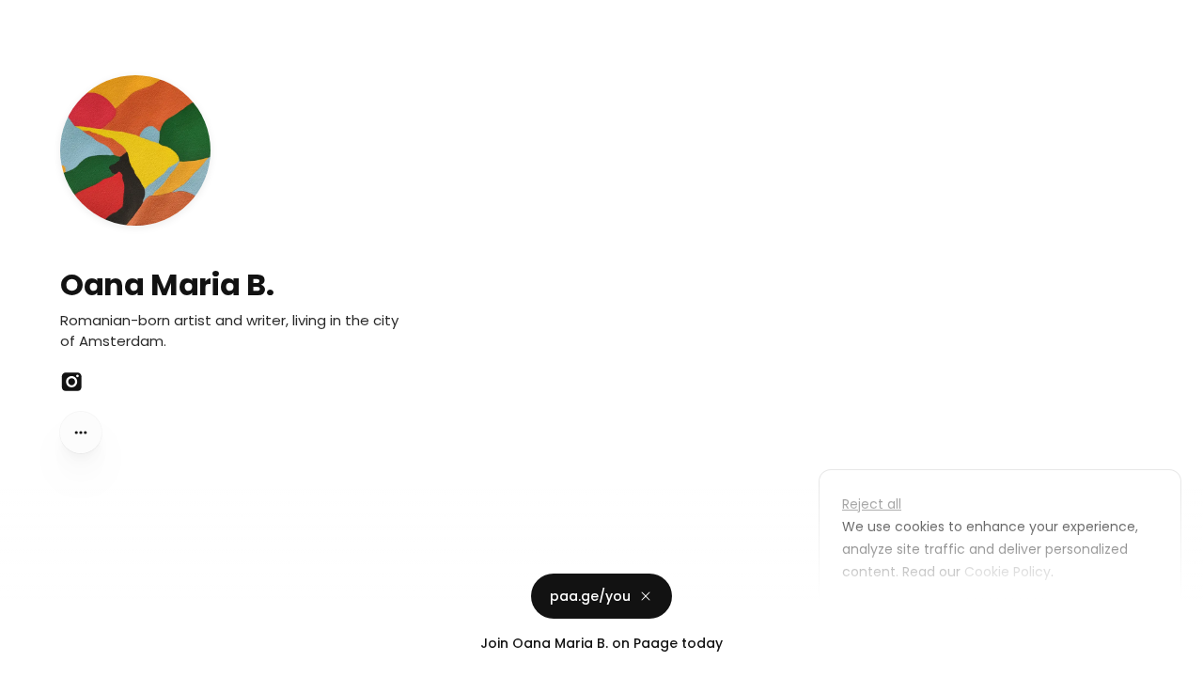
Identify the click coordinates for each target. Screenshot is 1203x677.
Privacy (30, 658)
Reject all (871, 504)
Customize (891, 615)
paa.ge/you (590, 596)
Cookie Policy (1007, 571)
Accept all (1005, 615)
